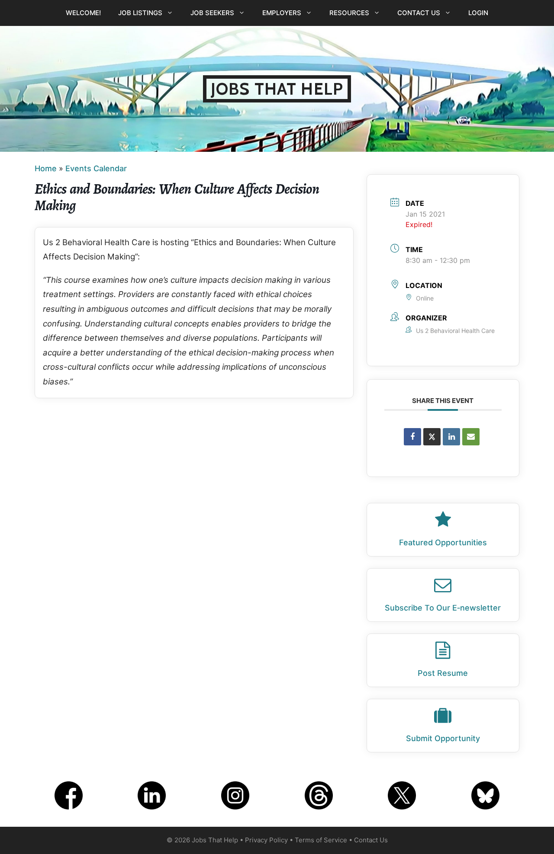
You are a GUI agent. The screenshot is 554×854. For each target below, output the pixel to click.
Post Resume (443, 673)
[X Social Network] (432, 436)
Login (478, 13)
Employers (281, 13)
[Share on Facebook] (412, 436)
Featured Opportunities (443, 542)
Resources (349, 13)
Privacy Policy (266, 840)
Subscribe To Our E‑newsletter (443, 607)
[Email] (471, 436)
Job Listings (140, 13)
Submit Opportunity (443, 738)
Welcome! (83, 13)
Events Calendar (96, 168)
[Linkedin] (451, 436)
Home (46, 168)
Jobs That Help (277, 89)
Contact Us (418, 13)
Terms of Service (321, 840)
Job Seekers (212, 13)
